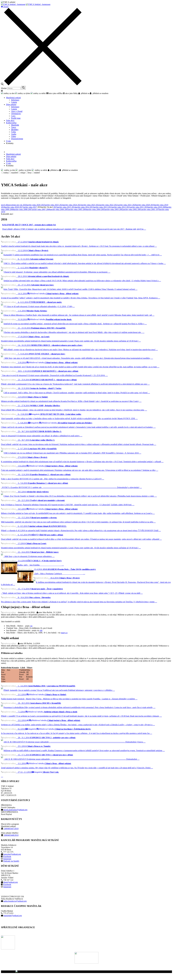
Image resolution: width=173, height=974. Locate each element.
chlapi (22, 173)
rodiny (6, 173)
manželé (14, 173)
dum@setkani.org (11, 882)
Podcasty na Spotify (11, 861)
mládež (37, 173)
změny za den (9, 93)
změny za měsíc (39, 93)
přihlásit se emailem (100, 93)
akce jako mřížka (55, 93)
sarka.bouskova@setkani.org (15, 901)
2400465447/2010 (11, 829)
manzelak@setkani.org (13, 915)
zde (41, 630)
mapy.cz (64, 633)
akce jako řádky (71, 93)
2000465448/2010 (11, 835)
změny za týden (23, 93)
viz (31, 626)
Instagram (7, 859)
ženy (30, 173)
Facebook (7, 856)
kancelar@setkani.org (12, 854)
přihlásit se (84, 93)
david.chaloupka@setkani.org (15, 810)
